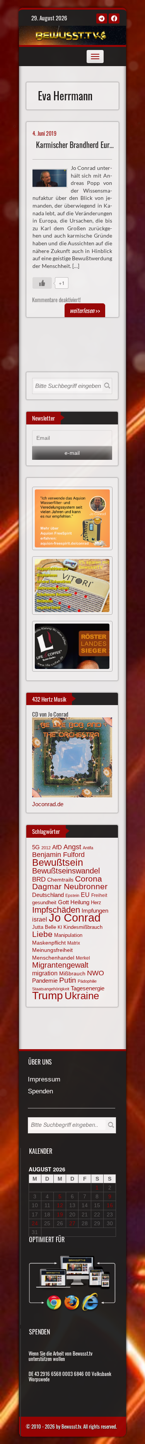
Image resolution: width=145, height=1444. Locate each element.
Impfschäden (56, 910)
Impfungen (95, 911)
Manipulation (68, 935)
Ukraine (82, 995)
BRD (39, 879)
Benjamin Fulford (58, 854)
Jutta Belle (44, 927)
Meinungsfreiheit (52, 950)
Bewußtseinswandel (66, 871)
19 (60, 1214)
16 (110, 1205)
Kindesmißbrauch (82, 927)
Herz (96, 902)
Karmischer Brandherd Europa (78, 144)
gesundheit (44, 902)
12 (60, 1205)
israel (39, 919)
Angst (72, 847)
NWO (95, 973)
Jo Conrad (75, 917)
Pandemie (45, 981)
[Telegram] (101, 18)
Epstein (72, 895)
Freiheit (99, 895)
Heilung (79, 902)
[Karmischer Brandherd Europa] (53, 177)
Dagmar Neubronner (69, 886)
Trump (47, 995)
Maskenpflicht (49, 943)
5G (36, 847)
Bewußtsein (57, 862)
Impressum (44, 1079)
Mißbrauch (72, 973)
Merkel (83, 958)
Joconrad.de (47, 804)
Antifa (88, 847)
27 (72, 1223)
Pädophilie (87, 981)
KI (60, 927)
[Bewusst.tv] (71, 34)
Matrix (73, 943)
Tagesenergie (87, 988)
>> (85, 310)
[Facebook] (114, 18)
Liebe (42, 934)
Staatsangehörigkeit (50, 989)
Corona (88, 878)
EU (85, 894)
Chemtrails (60, 880)
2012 (46, 847)
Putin (67, 980)
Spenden (40, 1091)
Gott (63, 902)
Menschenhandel (53, 958)
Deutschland (48, 895)
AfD (57, 847)
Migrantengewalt (60, 965)
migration (45, 973)
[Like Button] (42, 283)
